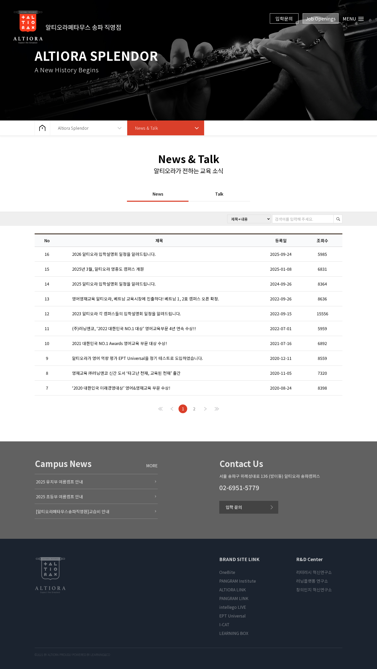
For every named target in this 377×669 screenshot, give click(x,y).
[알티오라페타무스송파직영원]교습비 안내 (72, 511)
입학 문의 (234, 507)
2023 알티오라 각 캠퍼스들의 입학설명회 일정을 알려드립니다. (126, 313)
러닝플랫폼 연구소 (312, 581)
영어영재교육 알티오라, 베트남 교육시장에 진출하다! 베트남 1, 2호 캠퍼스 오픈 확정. (145, 299)
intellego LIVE (232, 607)
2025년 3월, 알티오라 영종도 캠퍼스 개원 (108, 269)
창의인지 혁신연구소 (314, 589)
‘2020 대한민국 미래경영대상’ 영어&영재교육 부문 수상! (121, 388)
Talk (219, 194)
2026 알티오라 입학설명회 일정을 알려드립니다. (114, 254)
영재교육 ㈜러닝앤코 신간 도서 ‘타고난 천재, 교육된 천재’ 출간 (126, 373)
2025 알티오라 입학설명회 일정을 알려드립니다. (114, 284)
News (157, 194)
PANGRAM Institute (237, 581)
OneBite (227, 572)
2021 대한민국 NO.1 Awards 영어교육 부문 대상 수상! (119, 343)
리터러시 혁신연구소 (314, 572)
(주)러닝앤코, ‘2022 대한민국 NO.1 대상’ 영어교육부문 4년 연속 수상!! (134, 328)
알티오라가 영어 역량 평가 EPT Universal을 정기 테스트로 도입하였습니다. (137, 358)
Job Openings (320, 18)
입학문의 (284, 18)
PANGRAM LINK (233, 598)
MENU (350, 18)
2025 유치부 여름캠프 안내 (59, 482)
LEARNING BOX (233, 633)
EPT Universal (232, 616)
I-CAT (224, 624)
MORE (151, 465)
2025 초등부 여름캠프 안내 (59, 496)
